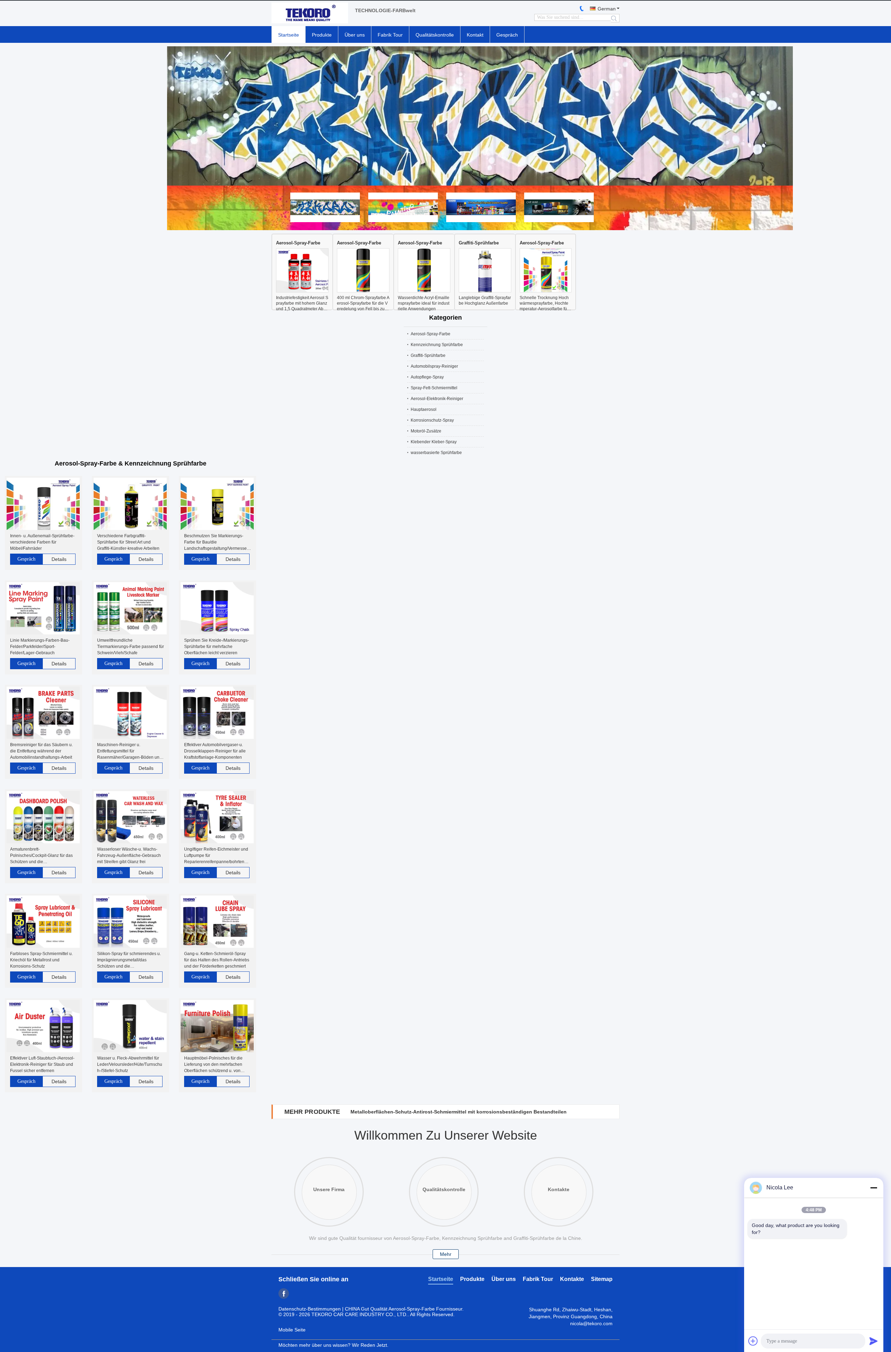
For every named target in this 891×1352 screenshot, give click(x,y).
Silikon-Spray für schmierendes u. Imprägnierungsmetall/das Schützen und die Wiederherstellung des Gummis (129, 960)
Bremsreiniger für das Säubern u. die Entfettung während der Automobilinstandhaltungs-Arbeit (41, 751)
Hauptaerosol (423, 409)
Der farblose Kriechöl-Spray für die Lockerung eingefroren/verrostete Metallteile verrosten (457, 1112)
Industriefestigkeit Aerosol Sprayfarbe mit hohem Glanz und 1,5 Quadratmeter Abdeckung (302, 303)
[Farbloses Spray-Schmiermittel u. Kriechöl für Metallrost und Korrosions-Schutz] (43, 922)
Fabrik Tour (390, 35)
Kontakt (475, 35)
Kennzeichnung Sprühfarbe (437, 344)
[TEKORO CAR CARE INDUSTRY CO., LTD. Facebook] (283, 1293)
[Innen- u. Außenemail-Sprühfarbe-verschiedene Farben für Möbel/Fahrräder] (43, 504)
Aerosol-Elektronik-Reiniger (437, 398)
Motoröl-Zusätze (426, 431)
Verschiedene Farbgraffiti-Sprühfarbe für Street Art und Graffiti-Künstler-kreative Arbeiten (128, 542)
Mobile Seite (292, 1330)
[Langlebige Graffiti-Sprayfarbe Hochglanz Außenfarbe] (485, 271)
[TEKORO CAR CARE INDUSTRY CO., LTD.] (309, 13)
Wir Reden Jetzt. (370, 1345)
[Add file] (753, 1341)
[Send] (873, 1341)
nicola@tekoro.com (591, 1323)
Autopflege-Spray (427, 377)
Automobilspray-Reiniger (434, 366)
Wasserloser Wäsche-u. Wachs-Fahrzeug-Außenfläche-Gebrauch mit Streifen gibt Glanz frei (129, 855)
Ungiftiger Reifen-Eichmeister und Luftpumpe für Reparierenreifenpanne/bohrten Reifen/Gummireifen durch (216, 856)
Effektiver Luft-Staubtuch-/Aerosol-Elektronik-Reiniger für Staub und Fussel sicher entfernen (42, 1064)
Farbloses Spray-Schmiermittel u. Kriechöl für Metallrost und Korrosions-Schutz (41, 960)
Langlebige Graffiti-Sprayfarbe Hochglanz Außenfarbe (485, 300)
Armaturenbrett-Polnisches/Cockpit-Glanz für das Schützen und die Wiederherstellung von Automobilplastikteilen (41, 856)
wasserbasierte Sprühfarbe (436, 452)
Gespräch (507, 35)
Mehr (445, 1254)
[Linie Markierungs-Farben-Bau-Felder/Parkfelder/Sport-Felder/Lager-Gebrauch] (43, 608)
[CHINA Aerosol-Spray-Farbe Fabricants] (445, 116)
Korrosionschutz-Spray (432, 420)
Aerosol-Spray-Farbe (298, 242)
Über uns (355, 35)
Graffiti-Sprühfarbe (479, 242)
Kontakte (572, 1279)
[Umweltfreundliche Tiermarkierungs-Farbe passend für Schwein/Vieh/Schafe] (130, 608)
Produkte (322, 35)
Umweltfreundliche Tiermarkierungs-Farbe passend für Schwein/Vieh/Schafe (130, 646)
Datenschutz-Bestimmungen (309, 1309)
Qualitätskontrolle (435, 35)
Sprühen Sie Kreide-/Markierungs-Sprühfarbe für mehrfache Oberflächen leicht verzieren (216, 646)
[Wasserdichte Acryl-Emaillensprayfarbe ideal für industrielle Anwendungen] (424, 271)
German (607, 8)
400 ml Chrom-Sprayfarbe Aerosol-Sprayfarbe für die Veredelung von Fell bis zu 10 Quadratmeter (363, 303)
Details (59, 559)
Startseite (288, 35)
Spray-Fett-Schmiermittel (434, 387)
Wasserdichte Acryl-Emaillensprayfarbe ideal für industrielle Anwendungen (423, 303)
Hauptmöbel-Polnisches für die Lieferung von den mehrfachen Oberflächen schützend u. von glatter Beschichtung (213, 1065)
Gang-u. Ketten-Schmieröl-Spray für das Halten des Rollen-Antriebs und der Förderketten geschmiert (216, 960)
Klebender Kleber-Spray (434, 441)
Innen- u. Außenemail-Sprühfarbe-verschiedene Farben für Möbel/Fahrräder (42, 542)
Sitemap (602, 1279)
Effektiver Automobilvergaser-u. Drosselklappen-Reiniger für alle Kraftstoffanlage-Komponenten (215, 751)
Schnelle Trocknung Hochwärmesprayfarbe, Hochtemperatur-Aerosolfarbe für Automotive (544, 303)
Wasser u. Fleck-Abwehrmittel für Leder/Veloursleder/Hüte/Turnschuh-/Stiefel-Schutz (129, 1064)
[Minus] (873, 1187)
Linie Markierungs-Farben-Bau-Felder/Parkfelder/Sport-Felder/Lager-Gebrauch (40, 646)
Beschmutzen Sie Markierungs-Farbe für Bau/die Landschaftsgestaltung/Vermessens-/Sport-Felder (216, 542)
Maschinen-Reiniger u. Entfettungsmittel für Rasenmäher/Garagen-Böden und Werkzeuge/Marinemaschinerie (129, 751)
